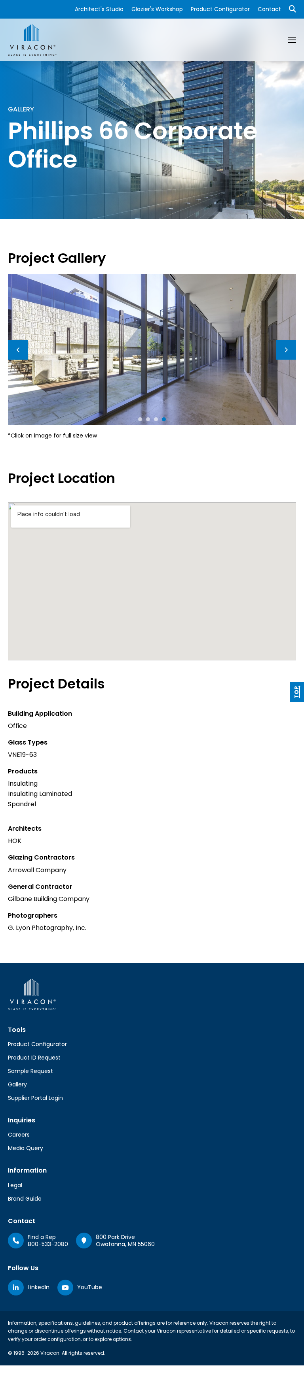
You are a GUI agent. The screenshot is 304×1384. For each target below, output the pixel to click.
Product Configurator (220, 9)
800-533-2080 (48, 1244)
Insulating (23, 783)
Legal (15, 1185)
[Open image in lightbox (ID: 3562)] (152, 349)
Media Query (25, 1148)
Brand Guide (25, 1198)
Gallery (17, 1084)
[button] (140, 419)
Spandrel (22, 804)
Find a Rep (42, 1237)
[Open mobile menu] (292, 40)
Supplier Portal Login (35, 1098)
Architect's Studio (99, 9)
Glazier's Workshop (157, 9)
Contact (269, 9)
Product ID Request (34, 1057)
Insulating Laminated (40, 793)
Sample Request (30, 1071)
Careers (19, 1134)
